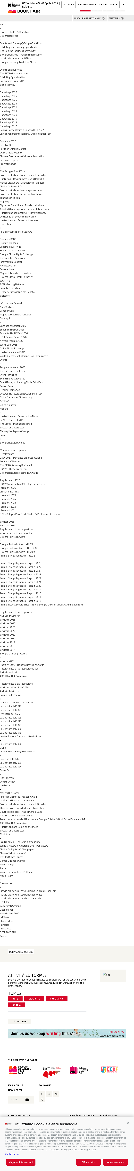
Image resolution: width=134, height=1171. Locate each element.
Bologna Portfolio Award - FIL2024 (17, 552)
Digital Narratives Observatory (16, 397)
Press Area (5, 928)
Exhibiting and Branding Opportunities (20, 47)
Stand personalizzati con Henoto (17, 292)
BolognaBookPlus (9, 36)
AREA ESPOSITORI (86, 4)
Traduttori (5, 834)
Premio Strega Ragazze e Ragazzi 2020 (20, 586)
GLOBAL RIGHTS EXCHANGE (87, 18)
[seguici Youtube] (56, 1094)
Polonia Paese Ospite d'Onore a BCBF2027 (22, 130)
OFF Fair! (4, 401)
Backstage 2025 (8, 96)
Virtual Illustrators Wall (12, 427)
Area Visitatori (7, 307)
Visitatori (5, 296)
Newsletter (6, 883)
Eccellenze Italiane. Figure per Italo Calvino (21, 194)
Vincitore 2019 (7, 642)
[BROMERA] (67, 1034)
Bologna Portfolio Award (12, 537)
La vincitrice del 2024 (10, 766)
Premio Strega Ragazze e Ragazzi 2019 (20, 589)
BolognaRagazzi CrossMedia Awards (19, 473)
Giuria (3, 748)
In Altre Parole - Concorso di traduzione (20, 736)
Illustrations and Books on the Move (19, 416)
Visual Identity (7, 85)
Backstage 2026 (8, 92)
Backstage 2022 (8, 107)
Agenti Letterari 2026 (11, 341)
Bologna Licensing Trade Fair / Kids (18, 62)
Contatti (4, 936)
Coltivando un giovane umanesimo (18, 216)
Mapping (4, 201)
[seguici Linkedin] (49, 1094)
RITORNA (21, 1021)
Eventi (3, 360)
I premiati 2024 (8, 499)
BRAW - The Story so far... (13, 469)
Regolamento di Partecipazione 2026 (19, 668)
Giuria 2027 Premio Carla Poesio (16, 702)
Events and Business (11, 70)
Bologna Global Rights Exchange (16, 254)
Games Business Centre (12, 861)
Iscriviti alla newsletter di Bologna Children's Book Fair (28, 891)
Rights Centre (7, 778)
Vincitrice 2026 (7, 620)
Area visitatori (107, 4)
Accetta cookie (115, 1162)
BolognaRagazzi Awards (12, 442)
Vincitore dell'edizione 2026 (14, 687)
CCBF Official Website (11, 152)
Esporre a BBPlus (9, 243)
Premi (3, 435)
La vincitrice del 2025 (10, 710)
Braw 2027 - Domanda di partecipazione (21, 458)
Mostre (4, 409)
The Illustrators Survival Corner (16, 815)
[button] (128, 1123)
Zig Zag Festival (8, 405)
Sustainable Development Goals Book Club (22, 179)
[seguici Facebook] (42, 1094)
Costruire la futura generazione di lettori (21, 394)
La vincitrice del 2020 (10, 729)
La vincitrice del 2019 (10, 733)
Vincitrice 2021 (7, 638)
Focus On (4, 770)
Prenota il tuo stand (10, 288)
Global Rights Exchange (12, 348)
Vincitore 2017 (7, 650)
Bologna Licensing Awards (13, 653)
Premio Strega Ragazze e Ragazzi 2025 (20, 567)
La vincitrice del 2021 (10, 725)
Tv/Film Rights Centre (11, 857)
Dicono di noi (6, 910)
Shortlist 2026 (7, 525)
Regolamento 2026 (10, 480)
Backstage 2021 (8, 111)
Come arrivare (7, 269)
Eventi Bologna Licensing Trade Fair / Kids (21, 382)
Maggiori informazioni (21, 1162)
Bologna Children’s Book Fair (14, 32)
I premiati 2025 (8, 495)
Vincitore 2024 (7, 627)
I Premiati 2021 (8, 510)
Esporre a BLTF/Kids (10, 247)
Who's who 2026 (8, 345)
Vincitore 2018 (7, 646)
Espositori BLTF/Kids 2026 (14, 333)
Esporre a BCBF (8, 239)
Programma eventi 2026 (12, 367)
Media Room (6, 876)
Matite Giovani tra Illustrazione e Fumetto (22, 183)
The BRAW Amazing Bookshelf (16, 424)
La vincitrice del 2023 (10, 717)
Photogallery (6, 921)
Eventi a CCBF (7, 145)
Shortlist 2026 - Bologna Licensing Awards (22, 665)
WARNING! (5, 281)
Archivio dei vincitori (10, 616)
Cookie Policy (12, 1154)
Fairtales (4, 925)
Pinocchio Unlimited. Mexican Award (18, 797)
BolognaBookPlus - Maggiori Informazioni (21, 55)
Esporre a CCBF (8, 141)
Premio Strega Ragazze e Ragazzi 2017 (20, 597)
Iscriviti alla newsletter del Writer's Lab (20, 898)
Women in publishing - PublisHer (16, 872)
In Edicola (4, 917)
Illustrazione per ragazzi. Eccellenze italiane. (23, 213)
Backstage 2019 (8, 119)
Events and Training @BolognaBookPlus (21, 43)
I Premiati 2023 (8, 503)
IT (122, 4)
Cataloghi (5, 318)
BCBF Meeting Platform (12, 284)
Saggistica (56, 998)
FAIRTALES (114, 18)
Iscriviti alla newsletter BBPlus (16, 58)
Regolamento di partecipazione (16, 529)
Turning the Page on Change (14, 431)
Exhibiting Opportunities (12, 77)
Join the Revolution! (10, 198)
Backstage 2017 (8, 126)
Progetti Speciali (8, 164)
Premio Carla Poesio (10, 695)
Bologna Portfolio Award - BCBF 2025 (19, 548)
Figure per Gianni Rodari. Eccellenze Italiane (22, 205)
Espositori (5, 224)
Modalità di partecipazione (14, 450)
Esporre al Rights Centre (12, 250)
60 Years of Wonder (10, 461)
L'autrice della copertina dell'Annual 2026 (21, 812)
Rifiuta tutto (88, 1162)
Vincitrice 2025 (7, 623)
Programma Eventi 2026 (12, 81)
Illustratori (5, 785)
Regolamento (7, 454)
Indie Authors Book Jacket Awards (17, 751)
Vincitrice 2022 (7, 635)
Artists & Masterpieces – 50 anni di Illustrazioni (25, 209)
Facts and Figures (9, 160)
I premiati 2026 (8, 488)
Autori (3, 868)
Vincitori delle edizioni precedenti (17, 533)
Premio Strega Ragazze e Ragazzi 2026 (20, 563)
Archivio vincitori (8, 672)
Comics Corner (7, 386)
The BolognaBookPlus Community (17, 51)
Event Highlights (8, 375)
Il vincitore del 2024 (10, 714)
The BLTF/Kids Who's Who (14, 73)
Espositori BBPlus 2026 (12, 329)
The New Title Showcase (13, 258)
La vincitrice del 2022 (10, 721)
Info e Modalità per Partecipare (16, 232)
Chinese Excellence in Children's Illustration (22, 156)
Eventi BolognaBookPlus (12, 378)
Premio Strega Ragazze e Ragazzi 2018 (20, 593)
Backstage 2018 (8, 122)
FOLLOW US (68, 4)
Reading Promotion (10, 390)
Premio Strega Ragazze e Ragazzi (17, 555)
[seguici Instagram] (42, 1099)
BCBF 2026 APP (8, 932)
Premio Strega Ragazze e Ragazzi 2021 (20, 582)
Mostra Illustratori (9, 793)
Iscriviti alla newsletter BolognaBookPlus (21, 895)
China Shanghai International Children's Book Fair (25, 134)
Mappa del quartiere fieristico (15, 273)
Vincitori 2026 (7, 522)
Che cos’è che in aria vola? (13, 853)
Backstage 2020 (8, 115)
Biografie (34, 998)
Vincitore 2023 (7, 631)
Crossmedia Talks (9, 491)
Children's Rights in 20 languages (17, 849)
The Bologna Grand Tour (12, 171)
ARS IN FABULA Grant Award (14, 676)
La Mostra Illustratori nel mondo (17, 800)
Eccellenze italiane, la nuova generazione (21, 190)
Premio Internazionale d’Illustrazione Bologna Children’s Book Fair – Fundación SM (42, 819)
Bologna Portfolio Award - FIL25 (16, 544)
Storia (17, 1005)
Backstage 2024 (8, 100)
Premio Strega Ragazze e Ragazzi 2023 (20, 574)
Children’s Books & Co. (11, 186)
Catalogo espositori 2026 (13, 326)
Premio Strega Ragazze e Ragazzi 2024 (20, 571)
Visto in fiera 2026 (9, 913)
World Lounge (7, 864)
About (3, 24)
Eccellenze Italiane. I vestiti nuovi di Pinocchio (23, 175)
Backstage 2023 (8, 103)
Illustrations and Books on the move (19, 220)
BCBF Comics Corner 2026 (13, 337)
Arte (15, 998)
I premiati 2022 (8, 507)
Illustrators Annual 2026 (12, 352)
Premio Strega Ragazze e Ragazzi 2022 (20, 578)
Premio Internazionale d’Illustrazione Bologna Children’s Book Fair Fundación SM (41, 604)
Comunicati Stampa (10, 906)
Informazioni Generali (11, 262)
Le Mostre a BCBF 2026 (12, 420)
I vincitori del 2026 (9, 759)
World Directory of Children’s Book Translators (24, 356)
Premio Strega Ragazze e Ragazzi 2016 (20, 601)
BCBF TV (4, 902)
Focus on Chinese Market (13, 149)
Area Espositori (8, 265)
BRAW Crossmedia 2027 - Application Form (22, 484)
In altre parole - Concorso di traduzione (20, 842)
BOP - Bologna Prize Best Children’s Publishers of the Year (30, 514)
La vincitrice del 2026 (10, 706)
